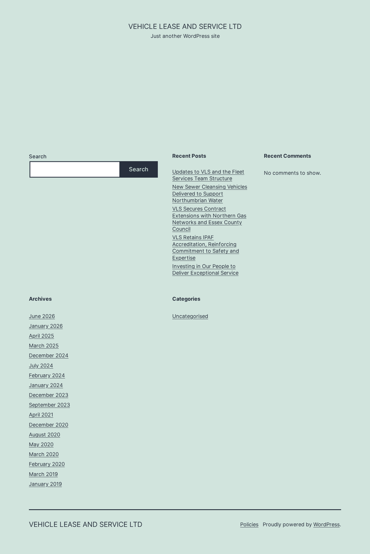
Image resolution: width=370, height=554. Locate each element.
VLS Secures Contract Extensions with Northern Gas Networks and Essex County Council (209, 219)
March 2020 (44, 454)
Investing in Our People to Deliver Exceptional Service (205, 269)
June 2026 (42, 316)
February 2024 (47, 375)
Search (38, 156)
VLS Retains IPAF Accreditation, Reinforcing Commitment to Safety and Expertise (205, 247)
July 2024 (41, 365)
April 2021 (41, 415)
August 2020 (44, 435)
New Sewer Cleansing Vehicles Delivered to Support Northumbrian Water (209, 193)
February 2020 (47, 464)
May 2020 (41, 444)
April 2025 (41, 336)
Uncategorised (190, 316)
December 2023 (48, 395)
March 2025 (44, 346)
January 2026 (46, 326)
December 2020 (48, 425)
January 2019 (45, 484)
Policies (249, 524)
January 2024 (46, 385)
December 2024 (49, 355)
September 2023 (49, 405)
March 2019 (43, 474)
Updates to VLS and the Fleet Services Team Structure (208, 175)
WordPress (326, 524)
